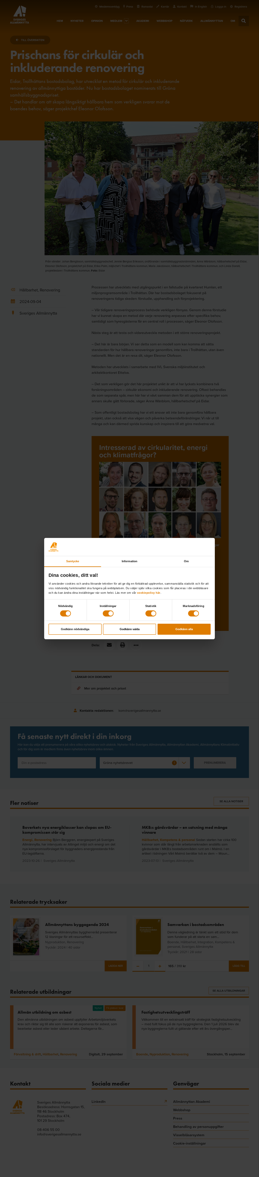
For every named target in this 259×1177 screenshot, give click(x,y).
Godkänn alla (184, 629)
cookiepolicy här (148, 592)
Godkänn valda (130, 629)
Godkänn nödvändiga (75, 629)
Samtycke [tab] (72, 561)
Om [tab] (186, 561)
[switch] (108, 613)
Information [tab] (129, 561)
